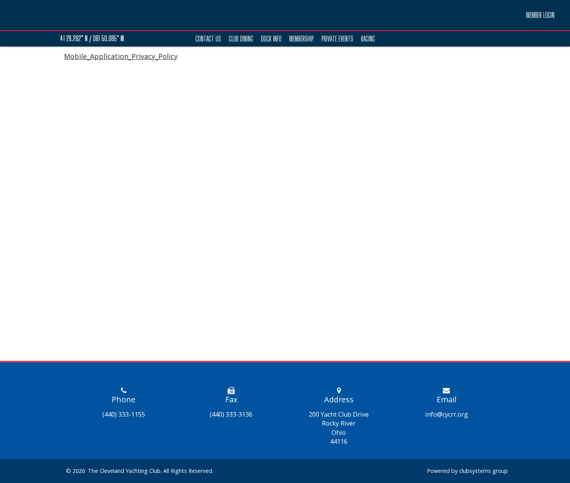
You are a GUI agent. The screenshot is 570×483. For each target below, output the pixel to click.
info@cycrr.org (446, 414)
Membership (301, 39)
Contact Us (208, 39)
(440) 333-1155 (123, 414)
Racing (368, 39)
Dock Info (271, 39)
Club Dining (241, 39)
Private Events (337, 39)
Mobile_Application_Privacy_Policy (121, 56)
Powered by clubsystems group (467, 470)
